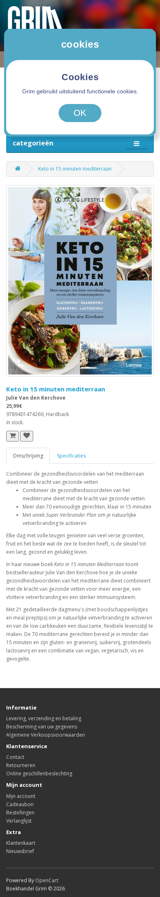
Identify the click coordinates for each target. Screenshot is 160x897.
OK (80, 113)
